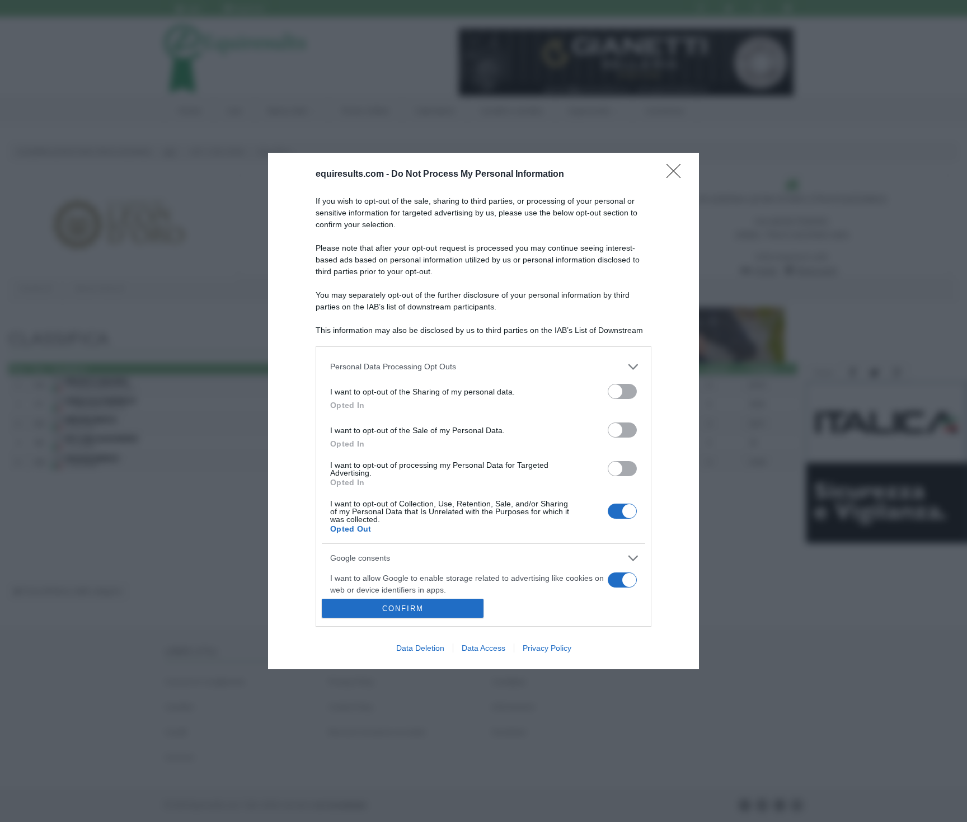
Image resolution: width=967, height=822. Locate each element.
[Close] (677, 174)
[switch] (622, 391)
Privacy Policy (547, 647)
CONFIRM (403, 608)
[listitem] (483, 367)
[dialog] (483, 411)
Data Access (483, 647)
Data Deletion (420, 647)
